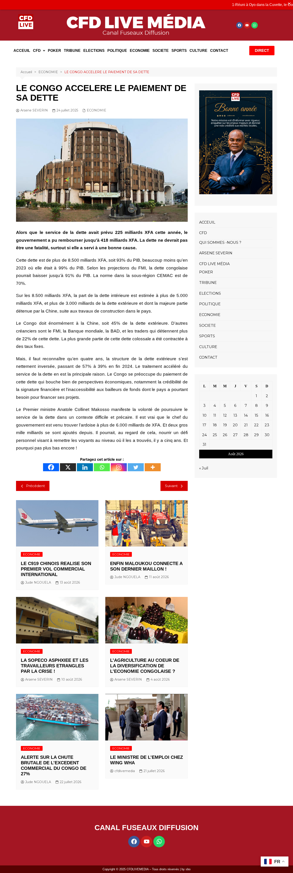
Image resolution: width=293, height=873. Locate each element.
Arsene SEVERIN (34, 110)
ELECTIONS (94, 51)
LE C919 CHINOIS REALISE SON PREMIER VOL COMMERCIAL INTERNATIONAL (56, 569)
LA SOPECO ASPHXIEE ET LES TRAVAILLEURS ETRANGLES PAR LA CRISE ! (54, 666)
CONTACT (219, 51)
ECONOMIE (140, 51)
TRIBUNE (72, 51)
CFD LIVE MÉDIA (214, 264)
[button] (39, 50)
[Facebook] (239, 25)
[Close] (289, 3)
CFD (37, 51)
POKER (54, 51)
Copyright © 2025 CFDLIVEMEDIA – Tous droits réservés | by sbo (146, 869)
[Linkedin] (85, 467)
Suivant (171, 486)
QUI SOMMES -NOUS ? (220, 242)
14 (246, 415)
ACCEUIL (22, 51)
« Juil (203, 468)
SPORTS (179, 51)
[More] (153, 467)
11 (214, 415)
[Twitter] (136, 467)
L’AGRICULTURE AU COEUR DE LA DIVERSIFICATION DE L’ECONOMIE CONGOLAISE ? (144, 666)
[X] (68, 467)
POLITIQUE (117, 51)
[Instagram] (119, 467)
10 (204, 415)
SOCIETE (160, 51)
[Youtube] (247, 25)
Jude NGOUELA (38, 582)
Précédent (35, 486)
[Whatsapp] (254, 25)
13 (235, 415)
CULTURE (198, 51)
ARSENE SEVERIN (215, 253)
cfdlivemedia (124, 771)
